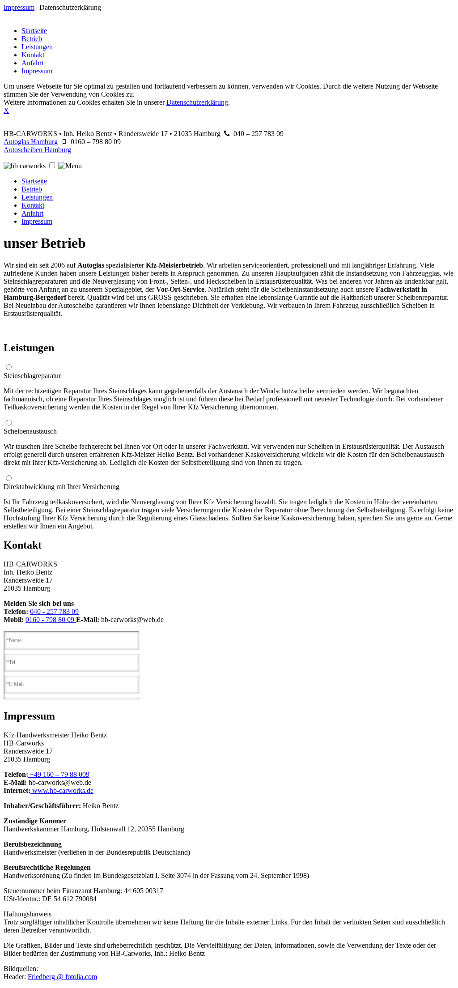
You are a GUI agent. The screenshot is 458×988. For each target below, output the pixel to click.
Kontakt (32, 55)
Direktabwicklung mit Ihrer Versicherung (61, 486)
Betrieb (31, 39)
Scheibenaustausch (30, 431)
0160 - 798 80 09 (50, 619)
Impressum (19, 7)
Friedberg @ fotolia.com (62, 976)
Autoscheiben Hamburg (37, 149)
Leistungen (37, 47)
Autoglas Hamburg (31, 141)
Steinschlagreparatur (32, 375)
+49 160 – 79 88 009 (58, 774)
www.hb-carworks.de (61, 790)
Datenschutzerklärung (70, 7)
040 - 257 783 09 (54, 611)
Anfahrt (32, 63)
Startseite (34, 30)
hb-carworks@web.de (132, 619)
